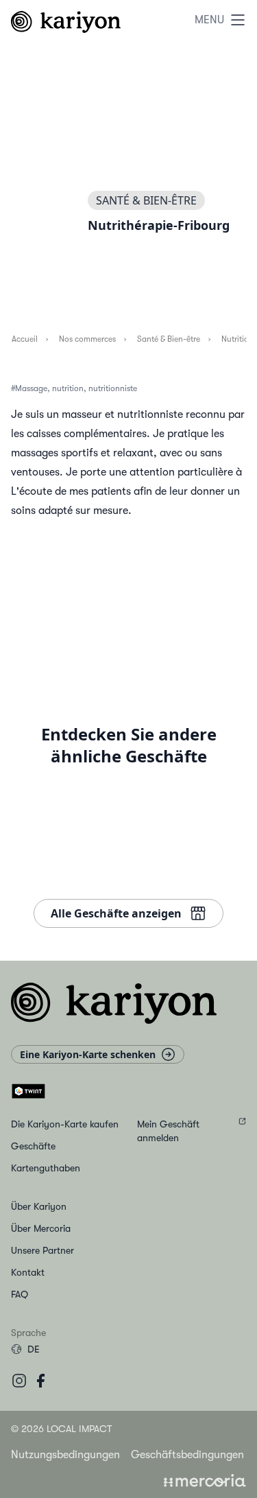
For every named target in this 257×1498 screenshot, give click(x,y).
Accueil (24, 339)
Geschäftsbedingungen (187, 1455)
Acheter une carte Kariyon (133, 655)
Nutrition (237, 339)
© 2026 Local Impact (61, 1428)
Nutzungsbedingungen (65, 1455)
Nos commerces (86, 339)
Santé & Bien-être (167, 339)
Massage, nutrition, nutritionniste (76, 388)
